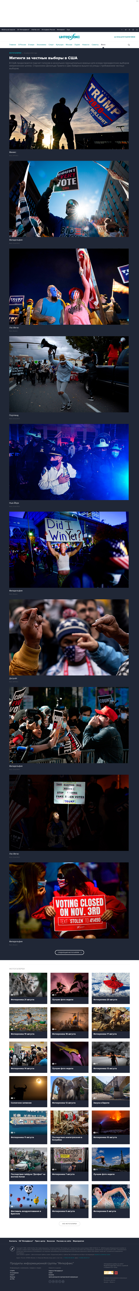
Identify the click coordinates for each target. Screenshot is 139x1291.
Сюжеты (95, 45)
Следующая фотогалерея (69, 952)
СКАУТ (12, 1275)
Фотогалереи (15, 53)
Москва (69, 45)
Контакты (13, 1241)
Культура (59, 45)
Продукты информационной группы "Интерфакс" (42, 1263)
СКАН (50, 1273)
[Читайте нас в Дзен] (50, 1281)
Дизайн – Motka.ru (109, 1282)
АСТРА (12, 1279)
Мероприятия (78, 1241)
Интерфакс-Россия (48, 30)
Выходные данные (109, 1280)
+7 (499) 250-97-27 (84, 1258)
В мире (31, 45)
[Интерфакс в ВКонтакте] (56, 1281)
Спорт (51, 45)
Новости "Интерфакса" (56, 1271)
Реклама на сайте (64, 1241)
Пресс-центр (40, 1241)
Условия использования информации (115, 1278)
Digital (77, 45)
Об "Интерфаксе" (23, 30)
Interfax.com (35, 30)
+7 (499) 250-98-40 (68, 1258)
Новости (85, 45)
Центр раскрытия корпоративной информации (63, 1277)
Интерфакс (69, 37)
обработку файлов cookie (102, 1254)
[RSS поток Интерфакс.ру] (59, 1281)
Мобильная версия (8, 30)
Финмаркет (61, 30)
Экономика (41, 45)
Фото (103, 45)
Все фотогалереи (69, 1224)
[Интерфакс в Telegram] (53, 1281)
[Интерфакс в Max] (63, 1281)
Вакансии (51, 1241)
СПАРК (12, 1271)
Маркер (12, 1277)
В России (22, 45)
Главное (12, 45)
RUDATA (51, 1275)
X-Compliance (14, 1273)
